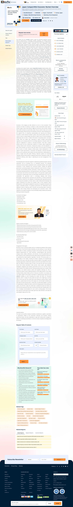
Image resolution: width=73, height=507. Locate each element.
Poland (38, 482)
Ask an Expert (22, 216)
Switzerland (39, 486)
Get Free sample (36, 20)
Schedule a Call (37, 17)
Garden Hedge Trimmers (40, 408)
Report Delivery (58, 138)
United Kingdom (48, 488)
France (22, 478)
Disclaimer (7, 466)
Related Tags (8, 45)
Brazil (38, 474)
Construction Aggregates (34, 420)
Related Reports (9, 48)
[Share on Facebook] (48, 20)
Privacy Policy (14, 466)
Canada (46, 474)
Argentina (23, 474)
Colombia (39, 476)
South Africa (39, 484)
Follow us (53, 466)
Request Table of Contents (9, 34)
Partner (6, 480)
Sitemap (21, 466)
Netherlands (23, 482)
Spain (22, 486)
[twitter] (59, 466)
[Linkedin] (46, 215)
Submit (23, 361)
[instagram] (62, 466)
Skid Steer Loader (32, 418)
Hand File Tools (20, 413)
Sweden (30, 486)
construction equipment (44, 57)
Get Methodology (61, 149)
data (50, 78)
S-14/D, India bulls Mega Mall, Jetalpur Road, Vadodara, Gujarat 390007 (59, 478)
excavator (28, 39)
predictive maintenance (25, 74)
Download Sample (26, 114)
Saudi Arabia (31, 484)
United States (23, 492)
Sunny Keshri (46, 17)
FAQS (6, 490)
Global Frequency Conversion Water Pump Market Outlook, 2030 (29, 444)
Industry (14, 2)
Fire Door (28, 415)
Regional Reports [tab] (29, 432)
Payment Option (58, 136)
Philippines (31, 482)
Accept (57, 503)
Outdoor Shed (30, 408)
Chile (22, 476)
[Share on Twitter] (50, 20)
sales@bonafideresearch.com (60, 484)
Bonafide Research (28, 12)
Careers (6, 478)
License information (8, 482)
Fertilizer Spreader (21, 408)
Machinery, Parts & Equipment (51, 15)
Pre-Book (26, 20)
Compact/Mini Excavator (37, 68)
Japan (30, 480)
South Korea (47, 484)
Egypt (46, 476)
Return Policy (7, 486)
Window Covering (21, 415)
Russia (22, 484)
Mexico (46, 480)
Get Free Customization (61, 69)
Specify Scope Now (23, 305)
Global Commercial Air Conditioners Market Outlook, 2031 (28, 441)
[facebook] (57, 466)
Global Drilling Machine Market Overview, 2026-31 (26, 447)
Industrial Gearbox (29, 413)
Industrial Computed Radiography (42, 413)
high (33, 128)
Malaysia (39, 480)
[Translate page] (61, 2)
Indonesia (47, 478)
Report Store (67, 2)
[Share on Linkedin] (52, 20)
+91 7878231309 (59, 43)
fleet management (39, 74)
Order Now (44, 34)
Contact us (7, 492)
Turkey (30, 488)
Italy (22, 480)
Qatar (46, 482)
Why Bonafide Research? (8, 41)
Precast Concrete (41, 418)
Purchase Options (59, 34)
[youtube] (65, 466)
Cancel (49, 503)
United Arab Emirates (39, 489)
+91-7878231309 (57, 482)
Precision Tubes (33, 422)
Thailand (22, 488)
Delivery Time (57, 115)
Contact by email (59, 51)
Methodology (7, 476)
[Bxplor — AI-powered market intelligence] (26, 2)
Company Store (33, 2)
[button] (59, 2)
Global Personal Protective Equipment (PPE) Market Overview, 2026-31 (30, 436)
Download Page (27, 17)
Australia (31, 474)
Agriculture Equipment (22, 418)
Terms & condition (8, 488)
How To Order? (8, 484)
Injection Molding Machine (23, 422)
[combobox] (65, 31)
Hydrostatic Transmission (22, 420)
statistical (18, 276)
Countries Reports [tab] (39, 432)
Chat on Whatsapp (59, 40)
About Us (6, 474)
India (38, 478)
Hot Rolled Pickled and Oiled (41, 411)
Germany (31, 478)
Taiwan (46, 486)
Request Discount (61, 108)
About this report (9, 30)
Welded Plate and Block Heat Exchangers (25, 411)
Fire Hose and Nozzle (43, 422)
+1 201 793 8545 (59, 48)
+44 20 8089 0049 (60, 46)
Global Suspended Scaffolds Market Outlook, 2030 (26, 439)
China (30, 476)
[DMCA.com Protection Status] (46, 497)
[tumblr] (67, 466)
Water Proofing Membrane (23, 425)
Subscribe (59, 459)
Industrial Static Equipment (38, 415)
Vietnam (30, 492)
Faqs (6, 38)
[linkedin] (63, 466)
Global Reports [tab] (20, 432)
